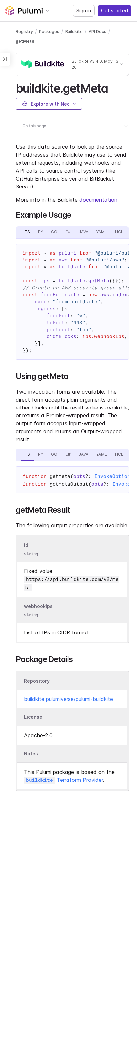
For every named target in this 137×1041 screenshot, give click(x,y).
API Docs (97, 31)
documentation (98, 199)
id (26, 545)
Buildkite (74, 31)
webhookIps (38, 606)
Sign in (83, 10)
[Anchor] (113, 87)
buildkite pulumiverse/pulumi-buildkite (68, 699)
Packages (49, 31)
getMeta (25, 41)
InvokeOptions (113, 476)
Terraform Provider (64, 780)
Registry (24, 31)
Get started (114, 10)
